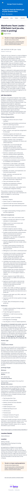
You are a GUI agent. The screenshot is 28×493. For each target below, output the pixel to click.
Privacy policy (11, 490)
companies (5, 18)
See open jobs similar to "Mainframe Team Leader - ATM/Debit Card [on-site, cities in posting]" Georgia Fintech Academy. (14, 43)
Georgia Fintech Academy (15, 4)
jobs (12, 18)
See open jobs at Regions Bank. (12, 39)
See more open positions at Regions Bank (14, 477)
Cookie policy (17, 490)
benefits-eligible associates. (18, 389)
